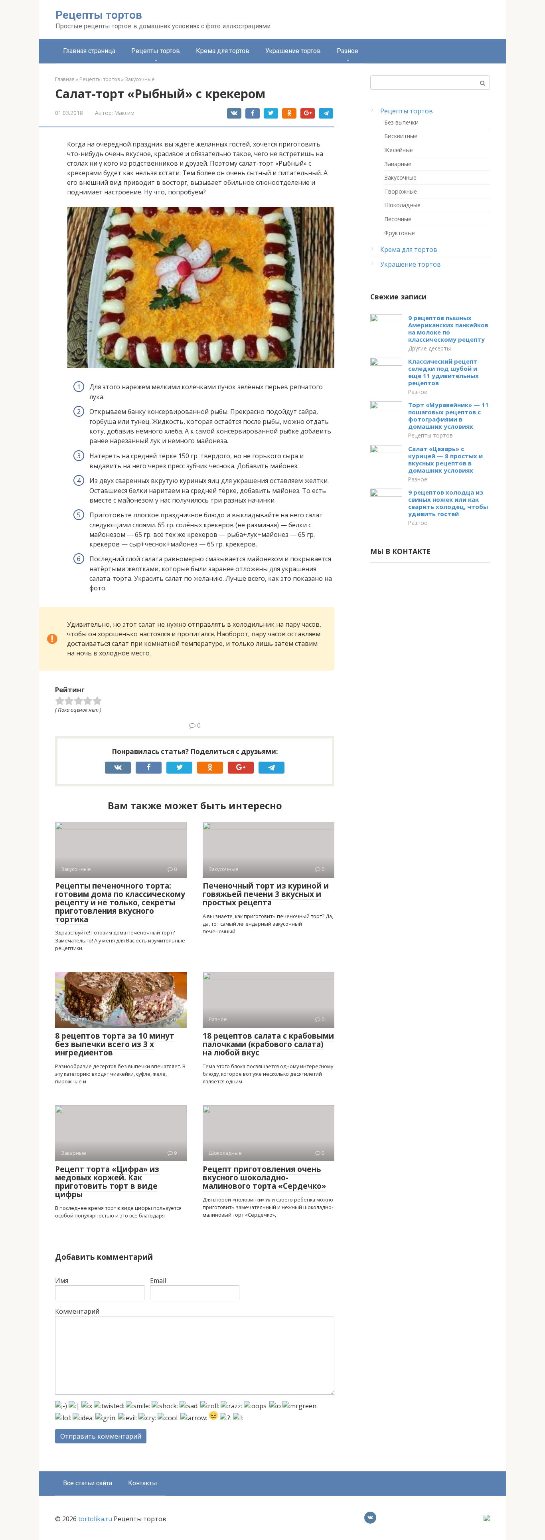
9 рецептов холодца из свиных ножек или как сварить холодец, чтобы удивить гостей (448, 503)
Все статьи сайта (87, 1483)
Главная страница (89, 51)
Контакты (142, 1483)
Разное (347, 51)
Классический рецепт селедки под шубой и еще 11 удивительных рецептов (443, 372)
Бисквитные (400, 136)
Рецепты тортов (98, 15)
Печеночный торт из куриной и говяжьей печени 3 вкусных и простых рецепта (266, 894)
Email (158, 1280)
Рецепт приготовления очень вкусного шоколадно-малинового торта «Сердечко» (264, 1177)
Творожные (400, 191)
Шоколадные (402, 205)
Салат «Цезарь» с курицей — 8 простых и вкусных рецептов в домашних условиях (445, 459)
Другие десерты (429, 348)
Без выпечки (401, 122)
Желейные (398, 150)
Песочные (397, 219)
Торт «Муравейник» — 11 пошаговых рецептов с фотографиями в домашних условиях (448, 415)
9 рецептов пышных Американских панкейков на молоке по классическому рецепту (448, 328)
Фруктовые (399, 233)
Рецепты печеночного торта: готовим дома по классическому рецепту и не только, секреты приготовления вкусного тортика (120, 902)
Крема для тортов (222, 51)
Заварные (397, 164)
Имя (61, 1280)
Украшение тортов (293, 51)
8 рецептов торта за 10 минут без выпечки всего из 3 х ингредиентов (114, 1044)
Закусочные (400, 177)
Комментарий (77, 1311)
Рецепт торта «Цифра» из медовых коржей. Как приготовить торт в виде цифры (107, 1182)
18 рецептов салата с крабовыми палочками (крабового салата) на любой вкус (268, 1044)
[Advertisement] (430, 696)
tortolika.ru (95, 1518)
